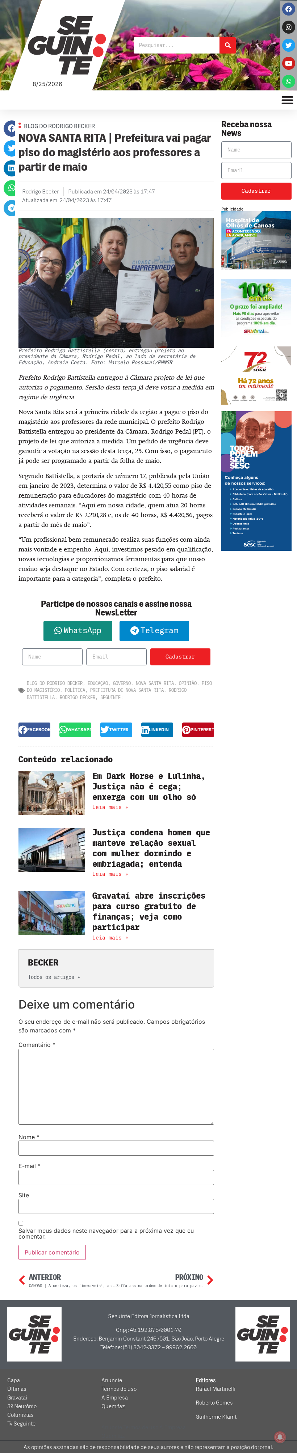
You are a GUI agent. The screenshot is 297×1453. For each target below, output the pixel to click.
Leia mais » (110, 807)
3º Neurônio (22, 1406)
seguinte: (111, 697)
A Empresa (114, 1397)
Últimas (16, 1389)
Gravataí (17, 1397)
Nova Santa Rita (155, 683)
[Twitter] (288, 45)
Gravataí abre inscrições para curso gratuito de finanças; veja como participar (148, 911)
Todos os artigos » (54, 977)
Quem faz (113, 1406)
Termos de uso (119, 1389)
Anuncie (111, 1380)
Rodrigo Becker (77, 697)
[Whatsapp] (288, 81)
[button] (12, 128)
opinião (188, 683)
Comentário (36, 1045)
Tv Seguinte (21, 1423)
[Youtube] (288, 63)
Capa (13, 1380)
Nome (28, 1137)
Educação (98, 683)
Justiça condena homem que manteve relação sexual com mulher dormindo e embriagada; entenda (151, 848)
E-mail (29, 1166)
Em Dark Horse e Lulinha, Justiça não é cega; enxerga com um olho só (148, 786)
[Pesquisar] (227, 45)
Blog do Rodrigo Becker (55, 683)
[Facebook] (288, 9)
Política (75, 690)
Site (23, 1195)
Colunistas (20, 1415)
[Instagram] (288, 27)
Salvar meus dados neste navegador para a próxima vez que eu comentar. (106, 1233)
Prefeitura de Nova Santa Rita (127, 690)
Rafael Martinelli (215, 1389)
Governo (122, 683)
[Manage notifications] (280, 1437)
